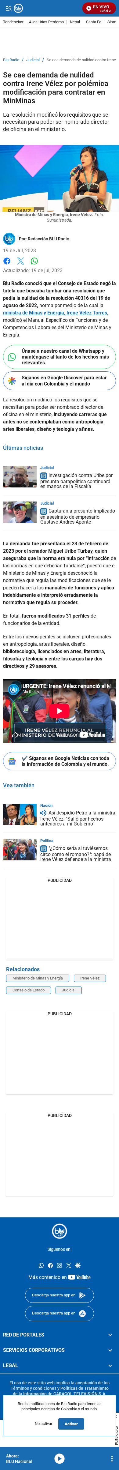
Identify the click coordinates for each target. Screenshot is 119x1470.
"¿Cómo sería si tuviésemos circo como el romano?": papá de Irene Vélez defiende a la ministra (75, 853)
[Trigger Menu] (8, 8)
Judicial (33, 60)
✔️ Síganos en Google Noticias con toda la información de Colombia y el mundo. (65, 761)
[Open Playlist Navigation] (112, 1459)
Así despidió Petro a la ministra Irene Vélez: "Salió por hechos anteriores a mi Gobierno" (77, 818)
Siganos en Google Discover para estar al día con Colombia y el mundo (64, 380)
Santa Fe (93, 22)
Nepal (75, 22)
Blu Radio (11, 60)
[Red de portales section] (110, 1335)
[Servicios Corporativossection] (110, 1350)
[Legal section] (110, 1366)
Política (46, 840)
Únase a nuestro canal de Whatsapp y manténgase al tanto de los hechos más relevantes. (65, 357)
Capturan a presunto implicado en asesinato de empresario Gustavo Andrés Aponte (77, 516)
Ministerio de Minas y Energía (38, 978)
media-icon (59, 1458)
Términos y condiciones (33, 1388)
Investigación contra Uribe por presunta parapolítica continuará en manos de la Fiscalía (76, 480)
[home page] (59, 1231)
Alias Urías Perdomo (46, 22)
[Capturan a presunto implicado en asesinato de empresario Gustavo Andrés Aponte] (20, 512)
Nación (46, 805)
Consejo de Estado (29, 990)
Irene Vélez (89, 978)
